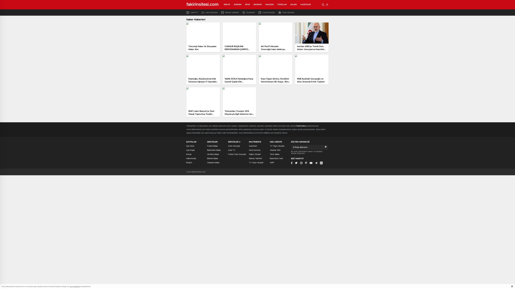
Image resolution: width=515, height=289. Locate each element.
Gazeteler (305, 4)
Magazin (269, 4)
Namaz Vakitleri (232, 13)
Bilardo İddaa (212, 158)
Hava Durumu (212, 13)
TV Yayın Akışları (256, 163)
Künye (189, 154)
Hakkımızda (191, 158)
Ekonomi (258, 4)
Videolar (282, 4)
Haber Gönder (255, 154)
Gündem (238, 4)
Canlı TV (194, 13)
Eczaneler (251, 13)
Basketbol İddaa (213, 150)
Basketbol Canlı (276, 158)
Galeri (293, 4)
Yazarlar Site (275, 150)
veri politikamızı (75, 286)
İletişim (189, 163)
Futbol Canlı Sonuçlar (237, 154)
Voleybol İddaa (213, 163)
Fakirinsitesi (301, 126)
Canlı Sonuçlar (268, 13)
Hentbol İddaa (213, 154)
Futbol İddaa (212, 146)
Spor (247, 4)
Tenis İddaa (274, 154)
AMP (272, 163)
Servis (227, 4)
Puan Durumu (288, 13)
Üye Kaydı (190, 150)
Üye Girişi (190, 146)
